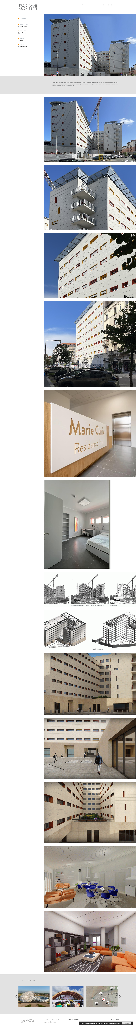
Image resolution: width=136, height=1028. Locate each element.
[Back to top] (9, 1021)
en (132, 5)
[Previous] (16, 996)
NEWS (70, 5)
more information (115, 1023)
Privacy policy (115, 1019)
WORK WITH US (77, 5)
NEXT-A (66, 5)
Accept (127, 1023)
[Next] (120, 996)
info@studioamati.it (73, 1019)
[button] (83, 5)
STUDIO (61, 5)
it (134, 5)
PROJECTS (55, 5)
